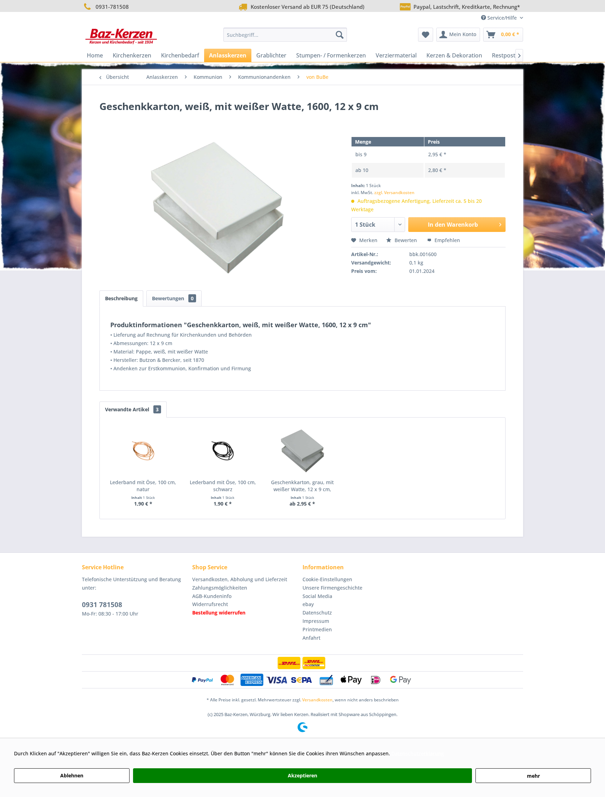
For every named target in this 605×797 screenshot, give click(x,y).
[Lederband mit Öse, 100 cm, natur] (143, 450)
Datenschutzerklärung (417, 753)
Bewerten (405, 240)
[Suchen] (339, 35)
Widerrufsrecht (210, 604)
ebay (308, 604)
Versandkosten (317, 700)
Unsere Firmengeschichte (332, 587)
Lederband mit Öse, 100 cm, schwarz (223, 486)
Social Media (317, 596)
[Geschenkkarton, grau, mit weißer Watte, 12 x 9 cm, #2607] (302, 450)
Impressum (315, 621)
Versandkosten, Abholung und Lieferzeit (239, 579)
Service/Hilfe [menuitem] (502, 17)
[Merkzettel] (425, 35)
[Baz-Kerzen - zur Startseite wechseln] (121, 36)
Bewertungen (173, 298)
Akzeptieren (302, 775)
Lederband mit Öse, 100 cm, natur (143, 486)
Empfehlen (446, 240)
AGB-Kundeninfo (211, 596)
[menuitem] (285, 35)
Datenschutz (317, 612)
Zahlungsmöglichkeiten (219, 587)
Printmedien (317, 629)
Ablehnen (71, 775)
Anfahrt (311, 637)
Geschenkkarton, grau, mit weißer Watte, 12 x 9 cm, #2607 (302, 486)
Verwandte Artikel (132, 409)
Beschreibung (121, 298)
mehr (533, 775)
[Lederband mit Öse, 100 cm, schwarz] (223, 450)
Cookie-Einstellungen (327, 579)
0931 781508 (102, 604)
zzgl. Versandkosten (394, 192)
